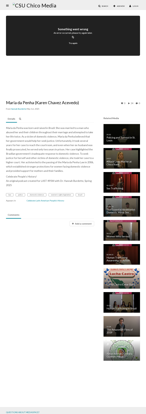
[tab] (11, 119)
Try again (73, 43)
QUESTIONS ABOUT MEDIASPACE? (22, 412)
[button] (8, 6)
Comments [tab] (13, 214)
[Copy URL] (73, 37)
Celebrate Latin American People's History (45, 200)
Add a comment (83, 223)
